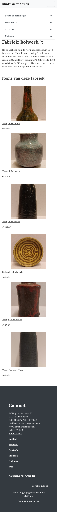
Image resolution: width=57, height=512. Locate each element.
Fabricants (28, 22)
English (13, 439)
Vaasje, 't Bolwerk (12, 319)
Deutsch (13, 450)
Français (13, 455)
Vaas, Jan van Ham (12, 370)
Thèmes (28, 36)
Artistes (28, 29)
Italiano (13, 461)
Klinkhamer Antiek (15, 4)
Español (13, 444)
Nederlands (15, 433)
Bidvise (28, 495)
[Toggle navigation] (51, 4)
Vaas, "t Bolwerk (11, 123)
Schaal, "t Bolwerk (12, 272)
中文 (11, 466)
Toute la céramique (28, 15)
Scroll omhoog (40, 485)
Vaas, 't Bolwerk (11, 171)
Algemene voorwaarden (22, 475)
